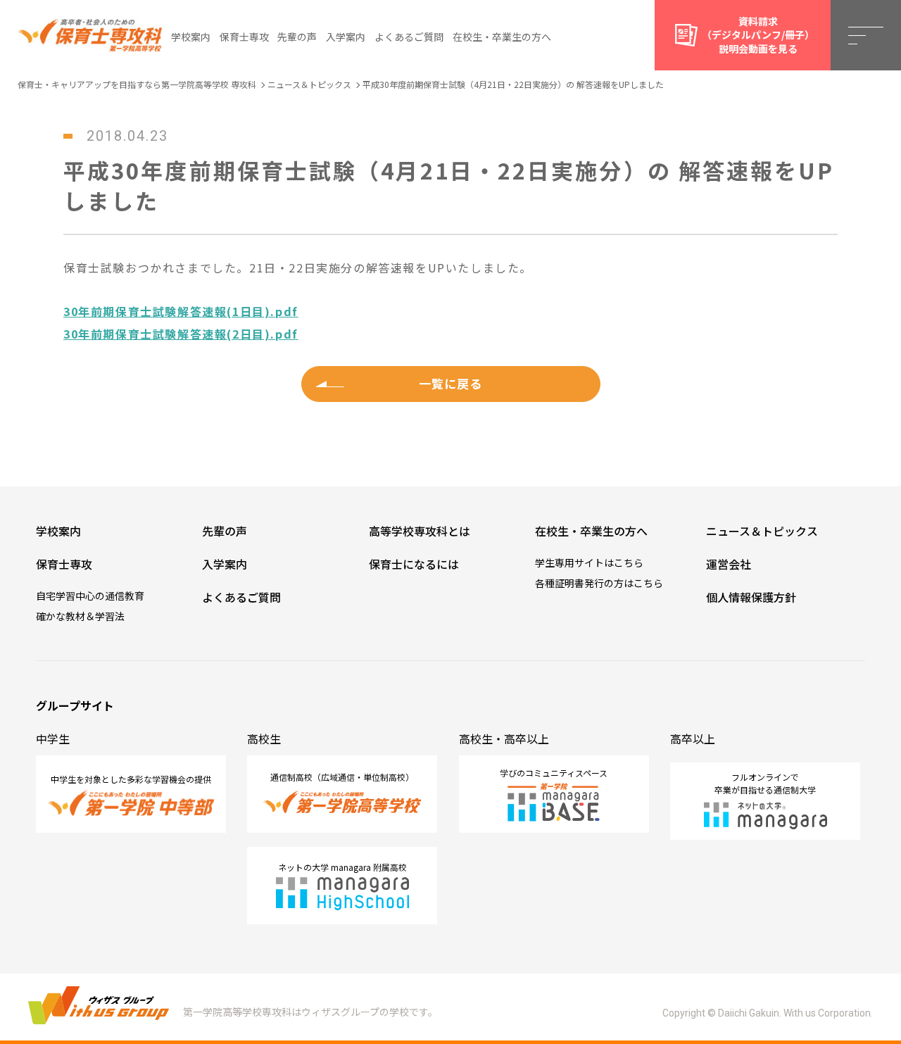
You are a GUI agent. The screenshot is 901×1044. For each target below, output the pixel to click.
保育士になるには (414, 563)
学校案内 (190, 37)
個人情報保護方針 (751, 597)
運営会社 (728, 563)
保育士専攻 (244, 37)
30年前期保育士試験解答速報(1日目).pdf (180, 311)
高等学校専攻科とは (419, 530)
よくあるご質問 (408, 37)
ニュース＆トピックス (762, 530)
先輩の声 (297, 37)
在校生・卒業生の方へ (502, 37)
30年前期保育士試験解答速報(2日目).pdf (180, 333)
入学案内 (345, 37)
